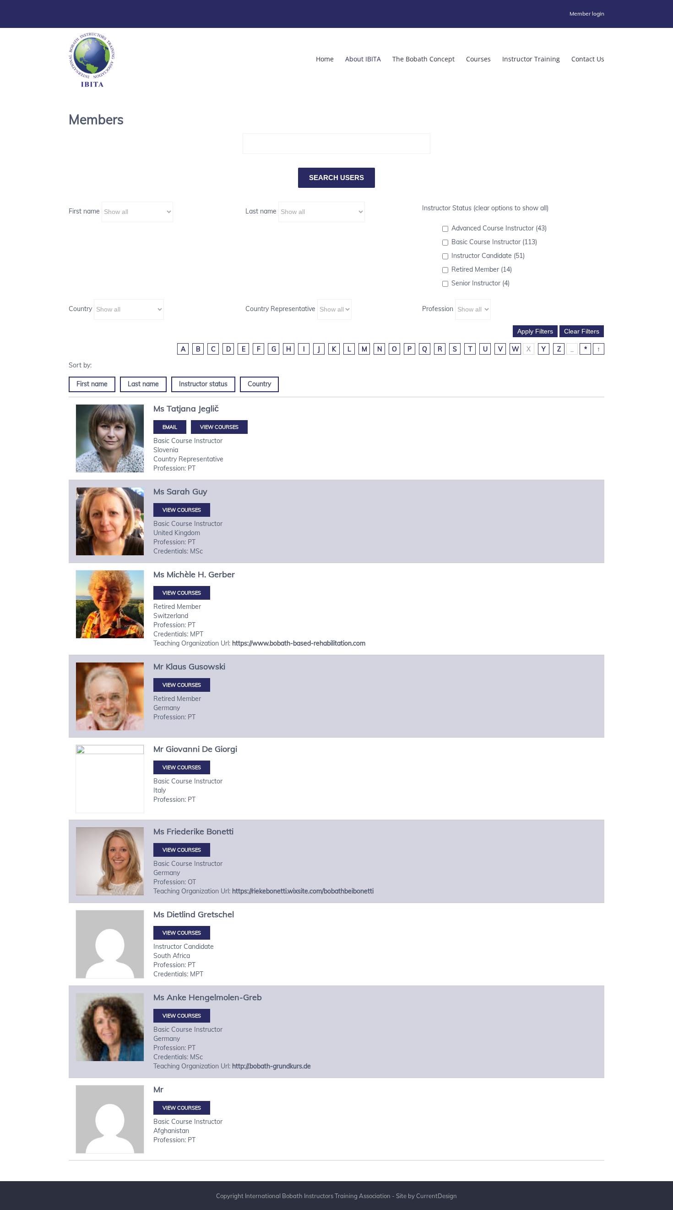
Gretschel (216, 914)
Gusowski (207, 666)
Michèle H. (186, 574)
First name (84, 211)
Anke (176, 997)
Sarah (178, 491)
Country (80, 309)
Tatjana (181, 408)
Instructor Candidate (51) (488, 256)
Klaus (176, 666)
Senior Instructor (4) (480, 283)
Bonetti (219, 831)
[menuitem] (587, 13)
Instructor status (203, 384)
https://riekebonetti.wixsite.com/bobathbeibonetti (303, 891)
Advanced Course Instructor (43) (499, 228)
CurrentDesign (436, 1195)
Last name (261, 211)
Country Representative (280, 309)
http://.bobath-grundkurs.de (271, 1066)
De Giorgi (219, 749)
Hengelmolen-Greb (225, 997)
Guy (199, 491)
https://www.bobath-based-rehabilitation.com (298, 643)
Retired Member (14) (481, 269)
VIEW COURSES (219, 427)
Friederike (185, 831)
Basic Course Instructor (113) (494, 242)
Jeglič (208, 408)
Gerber (221, 574)
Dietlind (181, 914)
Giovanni (183, 749)
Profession (437, 309)
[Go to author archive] (110, 438)
